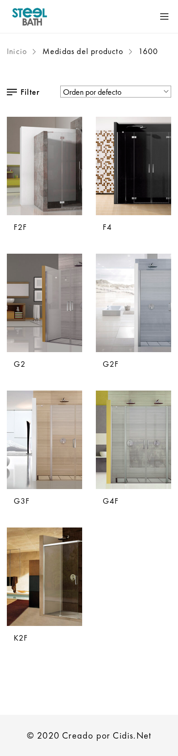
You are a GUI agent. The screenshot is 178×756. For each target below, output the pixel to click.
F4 (107, 227)
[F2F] (44, 166)
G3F (22, 500)
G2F (111, 364)
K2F (21, 637)
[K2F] (44, 577)
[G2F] (133, 303)
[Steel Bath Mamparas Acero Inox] (59, 16)
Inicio (17, 51)
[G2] (44, 303)
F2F (20, 227)
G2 (20, 364)
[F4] (133, 166)
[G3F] (44, 440)
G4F (111, 500)
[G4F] (133, 440)
